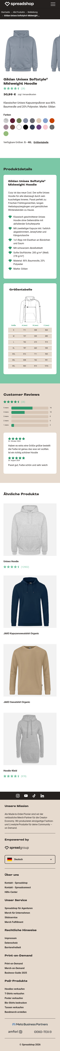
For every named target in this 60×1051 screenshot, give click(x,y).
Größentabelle (40, 142)
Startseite (5, 12)
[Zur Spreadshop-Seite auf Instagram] (18, 796)
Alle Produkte (19, 12)
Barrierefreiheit (13, 947)
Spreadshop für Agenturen (19, 908)
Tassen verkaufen (14, 1007)
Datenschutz (11, 942)
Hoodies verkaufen (15, 989)
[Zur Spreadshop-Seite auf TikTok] (34, 796)
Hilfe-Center (11, 892)
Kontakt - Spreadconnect (18, 887)
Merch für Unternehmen (17, 912)
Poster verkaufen (14, 998)
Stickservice (11, 917)
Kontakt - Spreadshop (16, 882)
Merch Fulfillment (14, 922)
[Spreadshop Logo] (19, 4)
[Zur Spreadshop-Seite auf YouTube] (26, 796)
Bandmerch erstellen (16, 1012)
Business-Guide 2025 (16, 972)
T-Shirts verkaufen (14, 993)
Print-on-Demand (14, 963)
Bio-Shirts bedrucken (16, 1002)
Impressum (11, 938)
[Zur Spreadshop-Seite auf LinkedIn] (42, 796)
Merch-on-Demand (14, 968)
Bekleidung (33, 12)
